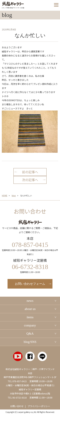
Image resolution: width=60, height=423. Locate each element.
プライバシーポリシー (39, 406)
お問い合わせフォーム (30, 283)
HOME (4, 195)
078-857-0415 (19, 381)
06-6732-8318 (19, 397)
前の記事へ (30, 171)
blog (14, 195)
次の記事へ (30, 179)
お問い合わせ (17, 406)
